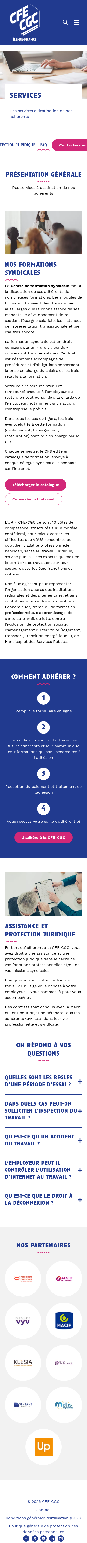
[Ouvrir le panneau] (80, 1081)
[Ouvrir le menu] (76, 22)
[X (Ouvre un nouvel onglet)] (35, 1538)
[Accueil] (25, 22)
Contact (43, 1509)
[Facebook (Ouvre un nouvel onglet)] (26, 1538)
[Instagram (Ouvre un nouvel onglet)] (61, 1538)
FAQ (43, 145)
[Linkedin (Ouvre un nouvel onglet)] (52, 1538)
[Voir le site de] (23, 1279)
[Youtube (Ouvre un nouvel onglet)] (43, 1538)
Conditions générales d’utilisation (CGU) (43, 1518)
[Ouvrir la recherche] (65, 22)
